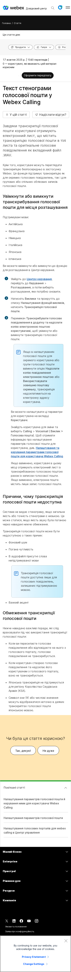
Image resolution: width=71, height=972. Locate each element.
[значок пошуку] (52, 8)
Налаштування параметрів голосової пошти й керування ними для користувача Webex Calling (34, 803)
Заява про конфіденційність (19, 931)
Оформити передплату (37, 75)
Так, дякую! (23, 750)
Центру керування (39, 279)
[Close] (66, 940)
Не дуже (48, 750)
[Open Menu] (68, 7)
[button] (60, 7)
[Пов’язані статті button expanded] (65, 788)
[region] (35, 954)
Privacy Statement (33, 956)
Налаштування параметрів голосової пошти (33, 818)
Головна (6, 23)
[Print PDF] (18, 76)
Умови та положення (16, 926)
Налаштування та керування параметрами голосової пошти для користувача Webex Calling (37, 452)
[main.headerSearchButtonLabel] (53, 6)
